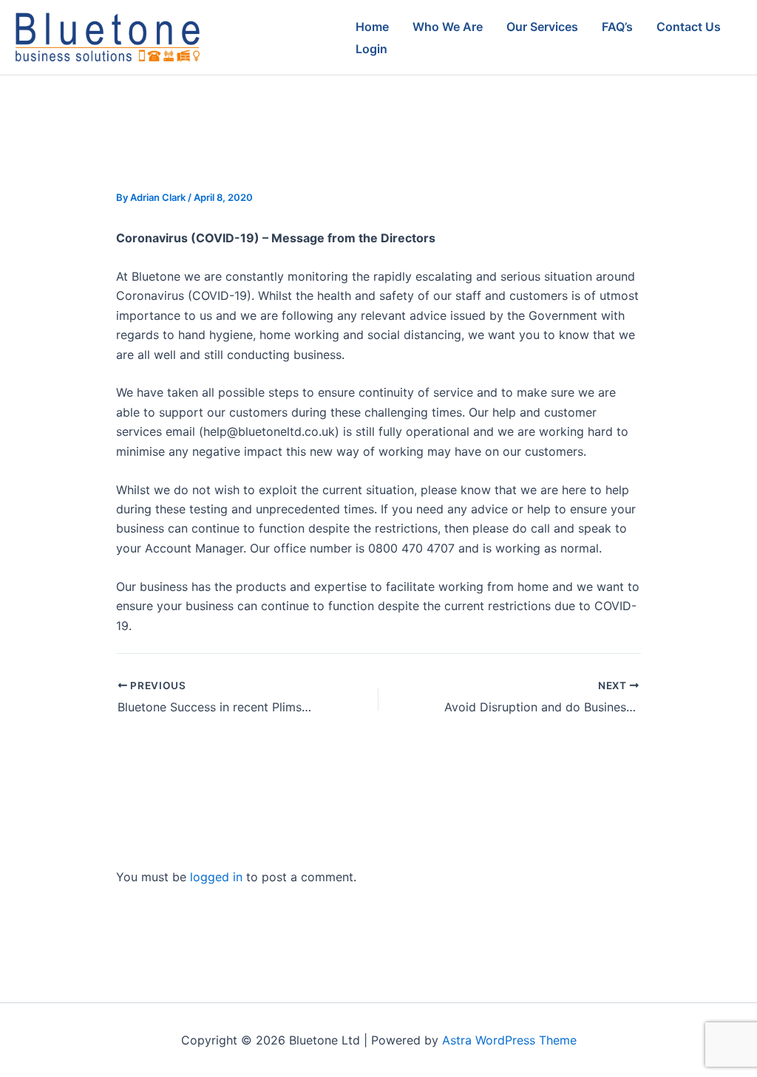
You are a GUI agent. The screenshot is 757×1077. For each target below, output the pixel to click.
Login (371, 48)
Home (372, 26)
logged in (216, 876)
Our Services (542, 26)
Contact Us (688, 26)
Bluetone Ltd (270, 37)
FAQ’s (617, 26)
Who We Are (448, 26)
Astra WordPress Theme (509, 1040)
